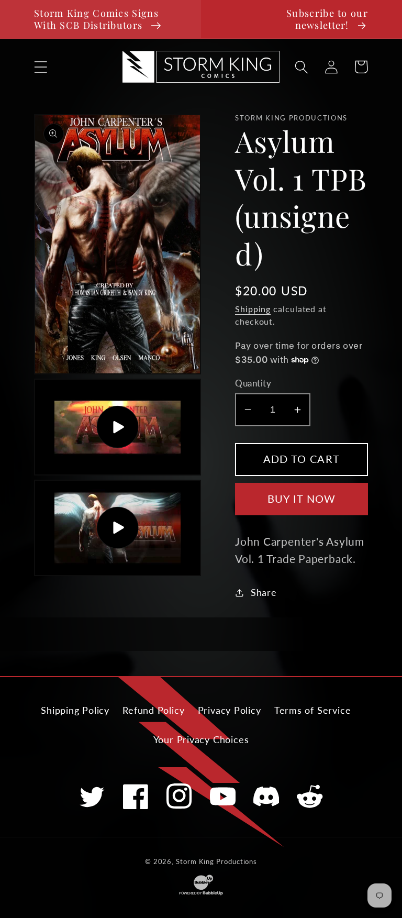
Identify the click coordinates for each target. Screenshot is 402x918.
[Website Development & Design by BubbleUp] (201, 894)
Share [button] (264, 592)
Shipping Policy (75, 710)
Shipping (253, 309)
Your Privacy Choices (201, 739)
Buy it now (301, 499)
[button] (40, 67)
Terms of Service (312, 710)
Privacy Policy (229, 710)
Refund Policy (153, 710)
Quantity (253, 383)
